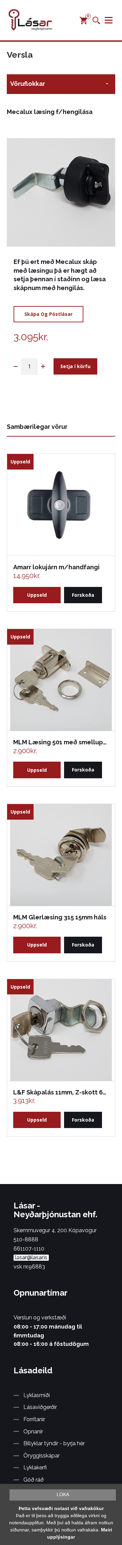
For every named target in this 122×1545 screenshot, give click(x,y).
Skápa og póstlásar (48, 314)
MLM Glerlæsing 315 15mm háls (59, 917)
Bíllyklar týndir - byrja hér (54, 1443)
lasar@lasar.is (31, 1258)
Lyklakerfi (35, 1467)
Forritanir (34, 1419)
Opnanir (33, 1431)
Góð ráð (33, 1479)
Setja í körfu (75, 366)
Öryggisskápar (41, 1455)
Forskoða (83, 595)
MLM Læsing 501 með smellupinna (60, 742)
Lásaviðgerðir (40, 1407)
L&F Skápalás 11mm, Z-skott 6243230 (60, 1092)
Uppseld (37, 595)
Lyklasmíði (36, 1395)
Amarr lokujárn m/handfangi (56, 567)
